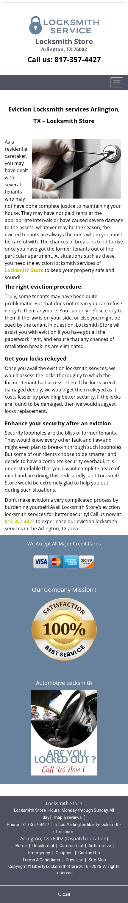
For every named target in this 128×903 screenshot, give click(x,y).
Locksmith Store (24, 270)
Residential (43, 845)
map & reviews (68, 817)
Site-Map (97, 860)
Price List (75, 860)
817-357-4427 (77, 59)
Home (21, 845)
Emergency (39, 852)
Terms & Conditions (41, 860)
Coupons (64, 852)
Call (65, 894)
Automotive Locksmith (64, 682)
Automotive (99, 845)
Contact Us (89, 852)
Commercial (71, 845)
